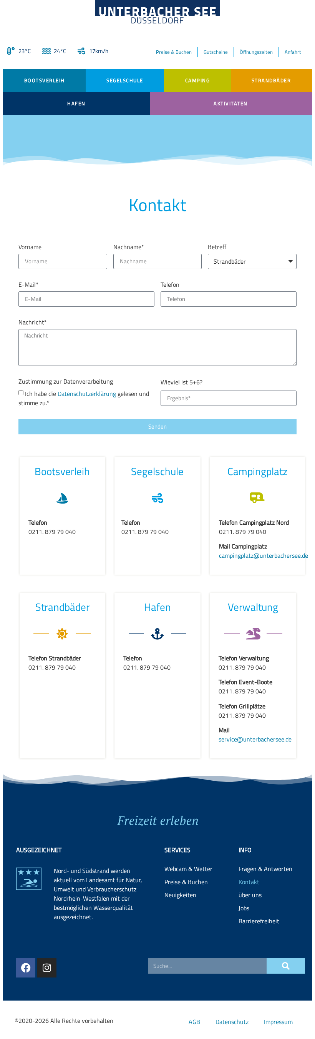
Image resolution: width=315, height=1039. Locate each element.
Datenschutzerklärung (87, 393)
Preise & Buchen (174, 52)
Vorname (29, 247)
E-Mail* (28, 285)
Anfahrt (293, 52)
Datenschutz (232, 1021)
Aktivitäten (231, 103)
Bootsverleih (44, 80)
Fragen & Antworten (265, 868)
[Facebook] (25, 967)
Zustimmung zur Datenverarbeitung (65, 382)
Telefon (170, 285)
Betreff (217, 247)
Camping (197, 80)
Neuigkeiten (180, 894)
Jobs (244, 908)
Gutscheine (216, 52)
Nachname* (128, 247)
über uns (250, 894)
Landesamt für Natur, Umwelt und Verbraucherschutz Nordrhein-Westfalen (98, 889)
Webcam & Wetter (188, 868)
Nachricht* (32, 323)
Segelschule (124, 80)
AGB (194, 1021)
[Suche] (286, 966)
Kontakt (249, 881)
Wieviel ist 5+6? (181, 383)
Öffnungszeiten (256, 52)
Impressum (278, 1021)
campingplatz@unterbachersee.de (263, 555)
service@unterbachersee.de (255, 739)
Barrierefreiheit (259, 921)
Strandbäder (271, 80)
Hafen (76, 103)
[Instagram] (46, 967)
